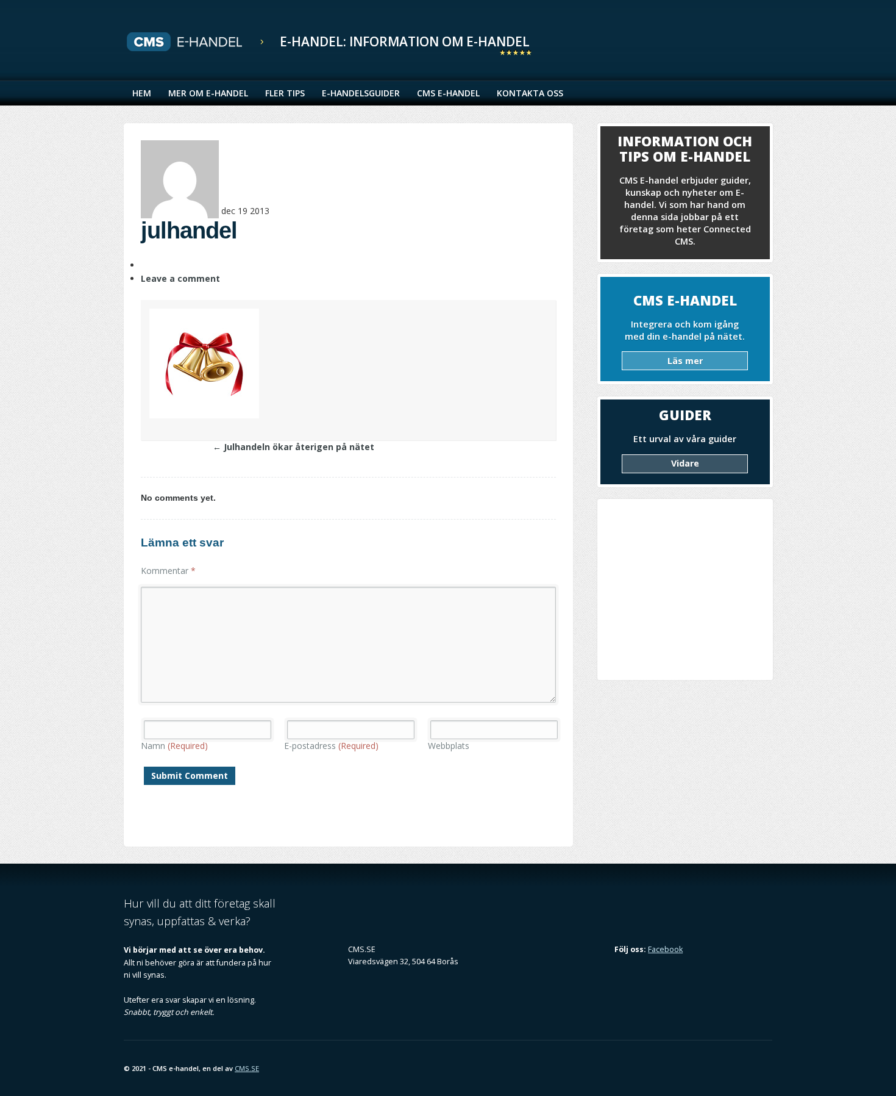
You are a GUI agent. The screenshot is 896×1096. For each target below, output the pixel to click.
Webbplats (448, 745)
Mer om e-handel (208, 93)
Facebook (665, 949)
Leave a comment (180, 278)
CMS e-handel (448, 93)
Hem (141, 93)
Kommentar (168, 570)
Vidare (685, 463)
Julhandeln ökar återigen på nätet (293, 447)
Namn (174, 745)
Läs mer (685, 361)
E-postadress (331, 745)
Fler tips (285, 93)
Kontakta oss (530, 93)
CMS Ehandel (197, 42)
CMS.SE (247, 1068)
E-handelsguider (361, 93)
